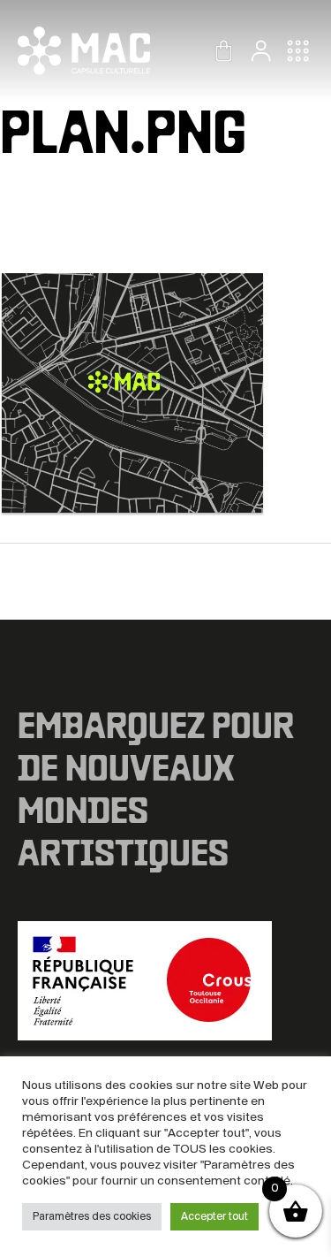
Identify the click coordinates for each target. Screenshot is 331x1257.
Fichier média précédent (165, 584)
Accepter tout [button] (214, 1217)
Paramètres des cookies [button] (92, 1217)
